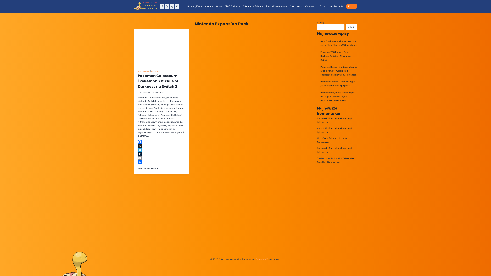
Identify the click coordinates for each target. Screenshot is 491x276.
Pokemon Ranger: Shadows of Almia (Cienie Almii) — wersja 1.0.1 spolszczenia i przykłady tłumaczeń (338, 71)
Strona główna (194, 6)
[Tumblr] (161, 154)
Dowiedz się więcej (149, 168)
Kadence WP (261, 259)
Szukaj (320, 22)
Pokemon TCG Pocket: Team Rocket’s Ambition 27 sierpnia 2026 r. (335, 56)
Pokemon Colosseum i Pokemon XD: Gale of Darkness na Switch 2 (158, 81)
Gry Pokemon (144, 71)
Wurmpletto (311, 6)
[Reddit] (172, 6)
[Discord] (177, 6)
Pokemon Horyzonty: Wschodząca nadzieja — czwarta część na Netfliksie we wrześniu (337, 96)
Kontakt (324, 6)
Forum (351, 6)
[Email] (161, 158)
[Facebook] (162, 6)
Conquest (147, 92)
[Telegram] (161, 150)
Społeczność (336, 6)
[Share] (161, 162)
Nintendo (155, 71)
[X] (167, 6)
